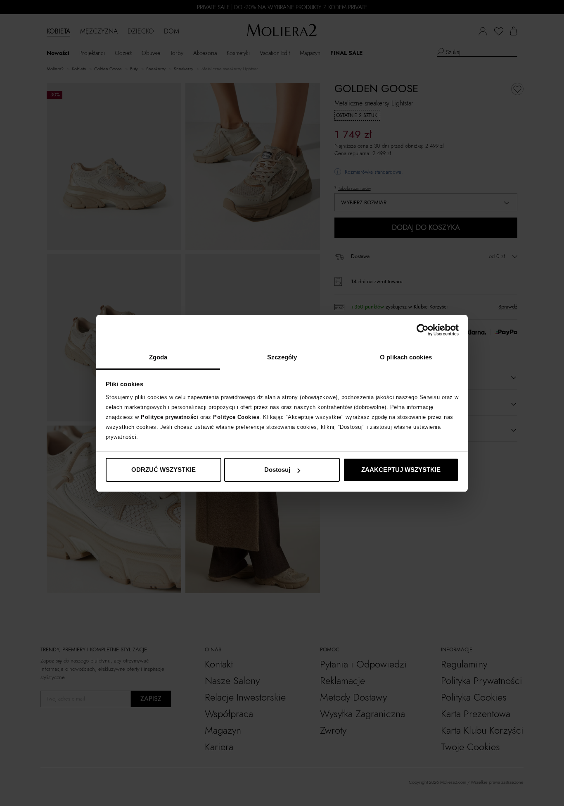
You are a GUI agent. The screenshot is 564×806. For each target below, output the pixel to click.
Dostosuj (277, 469)
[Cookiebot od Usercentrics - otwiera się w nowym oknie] (422, 330)
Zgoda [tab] (158, 357)
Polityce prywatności (169, 417)
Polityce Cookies (236, 417)
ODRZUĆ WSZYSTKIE (163, 469)
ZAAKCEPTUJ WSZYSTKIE (401, 469)
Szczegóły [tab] (282, 357)
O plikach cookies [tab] (406, 357)
